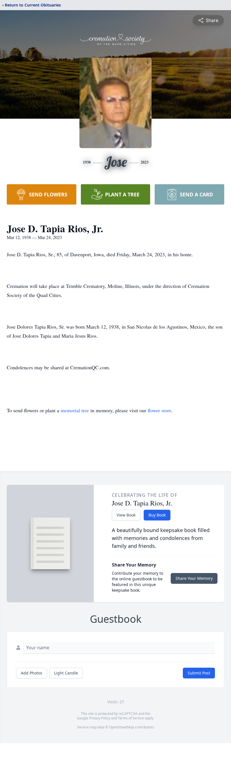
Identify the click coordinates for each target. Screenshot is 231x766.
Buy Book (157, 515)
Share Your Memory (194, 578)
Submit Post (199, 673)
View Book (126, 515)
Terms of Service (131, 718)
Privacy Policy (99, 718)
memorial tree (75, 410)
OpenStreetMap (121, 727)
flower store (159, 410)
